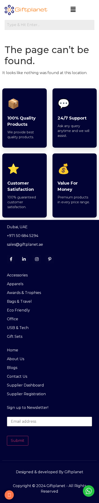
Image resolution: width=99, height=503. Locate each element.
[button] (73, 10)
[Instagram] (37, 259)
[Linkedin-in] (24, 259)
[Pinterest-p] (50, 259)
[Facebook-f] (11, 259)
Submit (17, 440)
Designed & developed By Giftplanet (49, 472)
